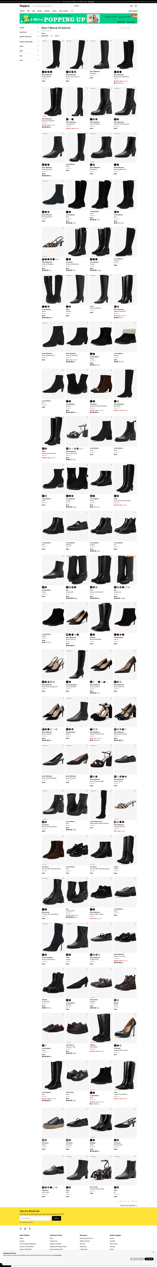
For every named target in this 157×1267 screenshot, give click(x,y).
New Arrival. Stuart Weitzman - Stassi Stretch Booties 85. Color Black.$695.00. (125, 108)
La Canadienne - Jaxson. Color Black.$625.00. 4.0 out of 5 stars (101, 201)
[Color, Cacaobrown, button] (118, 496)
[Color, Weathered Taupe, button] (70, 72)
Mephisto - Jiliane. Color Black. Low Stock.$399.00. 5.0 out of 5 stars (101, 1129)
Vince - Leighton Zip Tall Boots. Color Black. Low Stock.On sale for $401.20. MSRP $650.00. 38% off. (125, 1082)
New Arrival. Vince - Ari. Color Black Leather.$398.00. (125, 1176)
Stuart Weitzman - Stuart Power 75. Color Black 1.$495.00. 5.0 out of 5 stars (77, 624)
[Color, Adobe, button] (70, 448)
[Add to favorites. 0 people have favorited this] (63, 41)
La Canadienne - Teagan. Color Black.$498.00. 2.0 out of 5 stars (53, 624)
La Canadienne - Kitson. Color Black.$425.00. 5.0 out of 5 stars (53, 1035)
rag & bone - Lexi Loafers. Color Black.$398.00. (53, 1176)
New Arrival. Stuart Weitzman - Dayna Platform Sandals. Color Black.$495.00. (101, 765)
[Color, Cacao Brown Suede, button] (70, 954)
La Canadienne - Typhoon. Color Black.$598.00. (125, 249)
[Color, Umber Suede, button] (45, 1187)
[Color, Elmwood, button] (45, 448)
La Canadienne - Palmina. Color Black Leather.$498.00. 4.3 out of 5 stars (101, 531)
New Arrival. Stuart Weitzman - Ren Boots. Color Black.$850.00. (101, 61)
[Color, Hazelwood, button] (120, 634)
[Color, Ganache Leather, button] (70, 306)
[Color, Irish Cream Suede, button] (56, 1187)
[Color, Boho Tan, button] (120, 776)
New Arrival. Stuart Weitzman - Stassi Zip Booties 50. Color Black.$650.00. (125, 154)
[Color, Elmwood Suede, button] (70, 1187)
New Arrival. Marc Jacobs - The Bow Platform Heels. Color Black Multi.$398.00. (101, 1176)
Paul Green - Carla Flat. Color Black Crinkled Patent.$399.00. (77, 1129)
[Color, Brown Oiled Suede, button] (45, 306)
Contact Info (53, 1241)
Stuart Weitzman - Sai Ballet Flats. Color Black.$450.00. (101, 943)
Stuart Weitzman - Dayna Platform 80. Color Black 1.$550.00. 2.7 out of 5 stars (77, 438)
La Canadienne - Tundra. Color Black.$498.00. (53, 577)
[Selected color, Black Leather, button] (91, 259)
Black (56, 35)
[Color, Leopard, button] (123, 634)
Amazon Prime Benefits (27, 1246)
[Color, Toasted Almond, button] (75, 72)
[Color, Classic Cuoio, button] (45, 822)
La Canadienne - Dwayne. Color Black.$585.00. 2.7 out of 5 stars (125, 343)
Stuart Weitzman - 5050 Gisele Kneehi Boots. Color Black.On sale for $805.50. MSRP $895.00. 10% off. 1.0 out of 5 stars (125, 61)
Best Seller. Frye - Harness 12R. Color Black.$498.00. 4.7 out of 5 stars (77, 577)
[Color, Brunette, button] (93, 496)
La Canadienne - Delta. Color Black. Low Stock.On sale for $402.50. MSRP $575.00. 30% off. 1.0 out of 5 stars (101, 1082)
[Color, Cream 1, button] (80, 448)
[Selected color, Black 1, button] (43, 72)
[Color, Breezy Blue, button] (93, 954)
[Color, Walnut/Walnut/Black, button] (118, 72)
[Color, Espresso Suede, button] (96, 259)
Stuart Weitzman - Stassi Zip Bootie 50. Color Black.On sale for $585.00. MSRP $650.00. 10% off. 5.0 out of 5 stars (77, 343)
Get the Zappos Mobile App (28, 1244)
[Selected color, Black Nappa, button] (67, 729)
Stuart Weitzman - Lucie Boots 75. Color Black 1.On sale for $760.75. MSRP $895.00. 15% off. (77, 108)
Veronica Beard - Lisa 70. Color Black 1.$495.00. (125, 624)
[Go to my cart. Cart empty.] (135, 6)
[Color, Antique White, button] (53, 1187)
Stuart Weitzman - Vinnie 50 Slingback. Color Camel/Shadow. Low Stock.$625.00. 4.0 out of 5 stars (53, 249)
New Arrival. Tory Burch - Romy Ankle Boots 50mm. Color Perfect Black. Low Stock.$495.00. (53, 810)
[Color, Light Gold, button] (93, 682)
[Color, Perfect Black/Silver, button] (93, 401)
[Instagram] (20, 1228)
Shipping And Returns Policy (58, 1246)
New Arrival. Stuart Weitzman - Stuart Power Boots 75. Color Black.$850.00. (77, 61)
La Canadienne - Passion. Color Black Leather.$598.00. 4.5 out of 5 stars (101, 249)
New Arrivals (113, 1244)
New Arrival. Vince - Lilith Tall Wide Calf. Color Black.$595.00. (101, 296)
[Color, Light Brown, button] (120, 587)
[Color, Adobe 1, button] (51, 682)
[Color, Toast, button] (45, 496)
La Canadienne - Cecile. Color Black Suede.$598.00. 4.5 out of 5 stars (53, 296)
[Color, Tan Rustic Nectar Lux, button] (118, 1000)
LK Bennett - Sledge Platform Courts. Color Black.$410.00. (125, 1035)
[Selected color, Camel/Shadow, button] (43, 259)
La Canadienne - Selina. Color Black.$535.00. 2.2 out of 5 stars (101, 485)
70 (132, 1201)
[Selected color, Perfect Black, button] (67, 259)
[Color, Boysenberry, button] (96, 119)
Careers (22, 1241)
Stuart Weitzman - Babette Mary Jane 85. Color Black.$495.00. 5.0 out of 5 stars (125, 719)
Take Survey (83, 1246)
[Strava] (30, 1228)
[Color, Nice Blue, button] (48, 259)
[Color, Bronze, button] (93, 1140)
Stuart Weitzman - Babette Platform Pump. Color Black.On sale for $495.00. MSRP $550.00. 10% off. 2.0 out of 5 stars (101, 719)
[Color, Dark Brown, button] (104, 682)
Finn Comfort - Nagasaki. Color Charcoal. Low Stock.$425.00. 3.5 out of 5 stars (101, 988)
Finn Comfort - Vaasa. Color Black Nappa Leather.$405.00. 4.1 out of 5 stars (77, 1082)
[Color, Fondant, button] (45, 909)
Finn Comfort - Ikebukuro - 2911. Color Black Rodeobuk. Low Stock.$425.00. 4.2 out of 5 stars (77, 1035)
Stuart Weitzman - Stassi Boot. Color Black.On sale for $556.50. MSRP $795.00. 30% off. (125, 391)
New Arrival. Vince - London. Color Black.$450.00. (77, 943)
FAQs (51, 1238)
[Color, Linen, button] (72, 448)
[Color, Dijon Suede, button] (48, 1187)
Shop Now (91, 1)
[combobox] (52, 6)
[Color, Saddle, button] (93, 587)
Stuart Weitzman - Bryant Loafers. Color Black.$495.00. (125, 765)
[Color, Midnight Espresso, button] (118, 164)
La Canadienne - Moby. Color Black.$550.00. (53, 485)
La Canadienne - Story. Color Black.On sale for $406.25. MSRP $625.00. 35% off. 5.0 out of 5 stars (53, 1082)
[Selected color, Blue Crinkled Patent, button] (43, 1140)
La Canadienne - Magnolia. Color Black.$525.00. (77, 531)
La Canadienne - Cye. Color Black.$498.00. (125, 531)
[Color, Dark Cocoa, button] (70, 259)
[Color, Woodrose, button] (70, 587)
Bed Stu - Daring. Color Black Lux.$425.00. (125, 988)
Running (112, 1246)
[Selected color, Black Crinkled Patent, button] (67, 1140)
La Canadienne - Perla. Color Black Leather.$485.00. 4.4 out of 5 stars (77, 810)
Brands (112, 1238)
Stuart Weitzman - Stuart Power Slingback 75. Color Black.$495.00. (53, 671)
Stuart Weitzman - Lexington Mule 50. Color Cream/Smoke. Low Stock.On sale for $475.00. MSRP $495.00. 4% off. (125, 810)
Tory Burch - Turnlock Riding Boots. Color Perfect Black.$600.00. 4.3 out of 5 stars (77, 249)
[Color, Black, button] (51, 72)
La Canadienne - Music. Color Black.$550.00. (125, 438)
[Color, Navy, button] (123, 587)
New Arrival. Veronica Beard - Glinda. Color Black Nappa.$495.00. (77, 719)
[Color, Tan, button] (72, 587)
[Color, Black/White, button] (51, 259)
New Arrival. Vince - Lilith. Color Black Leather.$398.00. (77, 1176)
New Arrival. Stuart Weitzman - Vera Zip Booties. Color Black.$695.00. (101, 108)
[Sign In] (131, 6)
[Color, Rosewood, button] (48, 682)
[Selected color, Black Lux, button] (115, 1000)
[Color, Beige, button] (45, 1045)
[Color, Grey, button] (45, 954)
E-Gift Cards (83, 1249)
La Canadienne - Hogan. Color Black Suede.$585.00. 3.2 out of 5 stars (101, 343)
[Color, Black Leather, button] (70, 212)
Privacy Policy (57, 1255)
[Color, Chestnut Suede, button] (72, 729)
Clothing (112, 1241)
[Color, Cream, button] (70, 119)
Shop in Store (131, 22)
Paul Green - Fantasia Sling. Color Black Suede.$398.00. (125, 1129)
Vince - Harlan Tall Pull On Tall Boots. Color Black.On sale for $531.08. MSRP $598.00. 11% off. (125, 485)
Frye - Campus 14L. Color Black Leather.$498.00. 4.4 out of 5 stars (125, 577)
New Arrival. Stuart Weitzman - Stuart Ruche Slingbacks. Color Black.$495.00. (53, 765)
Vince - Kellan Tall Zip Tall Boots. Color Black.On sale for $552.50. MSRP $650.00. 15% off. (53, 438)
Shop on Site (121, 22)
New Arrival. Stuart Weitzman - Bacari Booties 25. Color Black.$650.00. (53, 201)
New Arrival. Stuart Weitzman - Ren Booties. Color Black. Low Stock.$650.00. (101, 154)
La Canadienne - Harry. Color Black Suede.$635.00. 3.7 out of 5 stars (77, 201)
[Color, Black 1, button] (72, 72)
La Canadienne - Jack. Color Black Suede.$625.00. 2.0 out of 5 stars (125, 201)
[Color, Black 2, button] (72, 634)
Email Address (25, 1218)
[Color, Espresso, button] (118, 634)
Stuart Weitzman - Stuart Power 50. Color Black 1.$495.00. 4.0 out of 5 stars (101, 671)
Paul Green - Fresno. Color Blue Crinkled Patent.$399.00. (53, 1129)
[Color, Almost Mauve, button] (75, 448)
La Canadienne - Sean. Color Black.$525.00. (53, 531)
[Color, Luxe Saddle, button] (118, 306)
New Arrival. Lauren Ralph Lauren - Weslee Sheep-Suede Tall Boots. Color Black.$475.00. (101, 810)
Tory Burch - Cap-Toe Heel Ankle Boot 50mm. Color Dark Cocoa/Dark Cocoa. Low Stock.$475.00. (53, 854)
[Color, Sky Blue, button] (118, 587)
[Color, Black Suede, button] (93, 259)
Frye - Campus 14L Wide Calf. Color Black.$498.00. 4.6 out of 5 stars (101, 577)
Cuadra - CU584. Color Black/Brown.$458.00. (125, 854)
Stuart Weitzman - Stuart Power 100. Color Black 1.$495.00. (125, 671)
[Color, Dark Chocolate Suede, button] (51, 1187)
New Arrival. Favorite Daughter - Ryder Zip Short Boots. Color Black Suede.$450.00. (53, 943)
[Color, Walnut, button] (48, 72)
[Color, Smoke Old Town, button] (75, 587)
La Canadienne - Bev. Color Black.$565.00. (53, 391)
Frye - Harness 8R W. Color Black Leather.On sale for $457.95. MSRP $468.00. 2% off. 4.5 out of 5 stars (77, 898)
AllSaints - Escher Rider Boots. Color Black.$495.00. (101, 624)
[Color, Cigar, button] (93, 164)
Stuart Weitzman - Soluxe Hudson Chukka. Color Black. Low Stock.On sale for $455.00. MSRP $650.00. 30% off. (101, 898)
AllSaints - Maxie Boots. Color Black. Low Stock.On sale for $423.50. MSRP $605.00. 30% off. (101, 1035)
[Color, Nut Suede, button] (45, 1140)
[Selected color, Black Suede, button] (67, 212)
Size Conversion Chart (86, 1238)
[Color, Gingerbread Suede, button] (70, 682)
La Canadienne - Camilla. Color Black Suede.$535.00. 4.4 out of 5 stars (77, 485)
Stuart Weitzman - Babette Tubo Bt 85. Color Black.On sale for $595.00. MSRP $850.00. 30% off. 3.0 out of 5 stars (125, 296)
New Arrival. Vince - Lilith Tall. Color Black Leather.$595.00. (77, 296)
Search (76, 6)
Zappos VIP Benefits (26, 1249)
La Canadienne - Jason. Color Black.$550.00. (101, 438)
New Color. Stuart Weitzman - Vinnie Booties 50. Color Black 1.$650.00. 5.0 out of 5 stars (53, 154)
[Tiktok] (25, 1228)
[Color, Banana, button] (96, 587)
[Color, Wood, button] (93, 1092)
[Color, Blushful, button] (99, 954)
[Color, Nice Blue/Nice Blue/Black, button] (120, 72)
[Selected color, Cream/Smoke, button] (115, 822)
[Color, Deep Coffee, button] (45, 72)
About (21, 1238)
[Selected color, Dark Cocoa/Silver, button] (91, 401)
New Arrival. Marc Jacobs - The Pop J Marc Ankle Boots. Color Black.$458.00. (53, 898)
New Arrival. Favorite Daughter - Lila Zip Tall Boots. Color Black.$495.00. (77, 671)
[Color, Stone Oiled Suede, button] (48, 306)
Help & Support (133, 11)
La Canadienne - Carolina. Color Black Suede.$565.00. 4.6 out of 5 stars (77, 391)
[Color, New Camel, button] (118, 401)
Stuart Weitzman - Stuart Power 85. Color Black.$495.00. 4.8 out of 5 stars (53, 719)
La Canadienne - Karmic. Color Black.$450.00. (125, 898)
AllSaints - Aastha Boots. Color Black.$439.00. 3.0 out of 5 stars (53, 988)
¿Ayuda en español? (55, 1244)
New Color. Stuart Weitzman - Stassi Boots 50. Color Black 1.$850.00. (53, 61)
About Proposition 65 (56, 1249)
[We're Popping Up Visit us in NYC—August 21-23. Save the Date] (78, 18)
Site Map (82, 1244)
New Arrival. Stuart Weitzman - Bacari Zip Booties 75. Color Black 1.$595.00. (53, 343)
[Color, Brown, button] (93, 634)
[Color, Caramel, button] (45, 587)
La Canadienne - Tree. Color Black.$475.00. (77, 854)
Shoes (111, 1249)
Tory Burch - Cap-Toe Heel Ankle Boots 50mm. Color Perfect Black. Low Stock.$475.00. (101, 854)
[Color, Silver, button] (125, 587)
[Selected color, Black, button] (67, 72)
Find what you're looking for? (128, 1205)
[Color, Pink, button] (128, 587)
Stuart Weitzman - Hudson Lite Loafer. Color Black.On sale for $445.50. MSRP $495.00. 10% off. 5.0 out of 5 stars (125, 943)
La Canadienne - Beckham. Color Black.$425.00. (77, 988)
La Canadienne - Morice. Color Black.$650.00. (77, 154)
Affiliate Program (85, 1241)
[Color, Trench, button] (120, 1045)
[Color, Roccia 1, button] (96, 682)
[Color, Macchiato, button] (118, 682)
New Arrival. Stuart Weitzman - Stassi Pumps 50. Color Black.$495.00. (77, 765)
